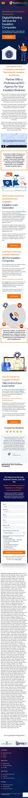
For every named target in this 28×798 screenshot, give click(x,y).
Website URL (6, 525)
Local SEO (6, 543)
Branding (19, 539)
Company (5, 509)
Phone (4, 514)
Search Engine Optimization (11, 541)
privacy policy (18, 559)
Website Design (8, 538)
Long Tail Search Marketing (11, 544)
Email (4, 520)
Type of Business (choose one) (11, 530)
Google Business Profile (10, 546)
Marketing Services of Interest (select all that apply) (13, 536)
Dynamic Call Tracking (10, 549)
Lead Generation (8, 547)
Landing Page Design (9, 539)
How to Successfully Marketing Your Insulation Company (12, 464)
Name (4, 504)
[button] (14, 464)
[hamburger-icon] (3, 3)
